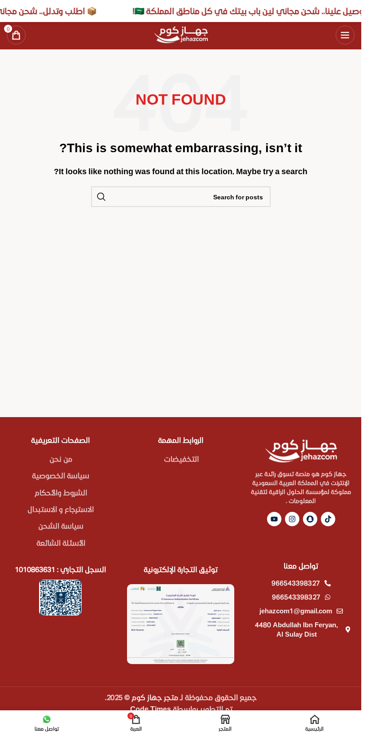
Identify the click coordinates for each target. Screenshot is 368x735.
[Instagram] (292, 519)
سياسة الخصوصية (60, 475)
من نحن (60, 458)
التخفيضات (181, 458)
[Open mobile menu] (345, 35)
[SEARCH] (101, 196)
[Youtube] (274, 519)
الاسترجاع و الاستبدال (60, 509)
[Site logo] (181, 33)
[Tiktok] (328, 519)
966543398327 (296, 583)
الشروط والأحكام (61, 492)
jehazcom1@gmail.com (295, 611)
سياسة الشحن (60, 525)
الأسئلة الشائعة (60, 542)
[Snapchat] (310, 519)
